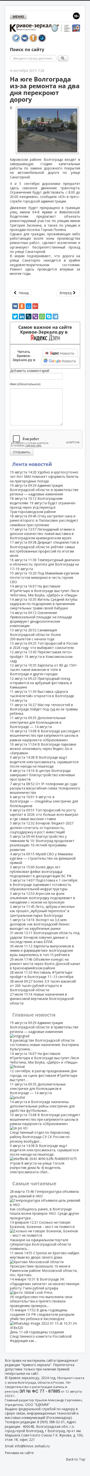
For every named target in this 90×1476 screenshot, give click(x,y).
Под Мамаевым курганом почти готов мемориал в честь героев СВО (44, 577)
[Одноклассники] (22, 306)
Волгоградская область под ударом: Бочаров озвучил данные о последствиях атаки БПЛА (44, 937)
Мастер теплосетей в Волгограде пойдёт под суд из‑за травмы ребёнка (44, 709)
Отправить (21, 452)
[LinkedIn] (22, 316)
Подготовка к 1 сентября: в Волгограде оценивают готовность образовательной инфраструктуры (44, 884)
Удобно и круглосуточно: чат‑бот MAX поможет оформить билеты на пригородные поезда (44, 476)
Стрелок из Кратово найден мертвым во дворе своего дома (44, 1264)
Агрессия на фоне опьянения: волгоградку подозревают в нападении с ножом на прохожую (42, 897)
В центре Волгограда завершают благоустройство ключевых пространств (42, 775)
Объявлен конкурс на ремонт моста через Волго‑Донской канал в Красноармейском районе (45, 963)
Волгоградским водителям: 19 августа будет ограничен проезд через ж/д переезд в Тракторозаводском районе (42, 505)
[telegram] (55, 316)
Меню (18, 16)
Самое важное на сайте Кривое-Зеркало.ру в (45, 329)
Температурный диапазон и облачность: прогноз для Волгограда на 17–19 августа (45, 564)
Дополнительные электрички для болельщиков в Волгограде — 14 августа (38, 722)
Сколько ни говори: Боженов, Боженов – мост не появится (42, 1235)
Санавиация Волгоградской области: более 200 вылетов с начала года (35, 634)
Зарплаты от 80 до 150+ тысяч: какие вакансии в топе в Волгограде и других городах (43, 669)
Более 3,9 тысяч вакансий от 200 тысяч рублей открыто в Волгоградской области (43, 985)
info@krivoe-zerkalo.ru (32, 1446)
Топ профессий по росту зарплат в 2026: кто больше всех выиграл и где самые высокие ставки (44, 814)
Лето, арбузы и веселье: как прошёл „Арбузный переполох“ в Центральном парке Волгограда (42, 910)
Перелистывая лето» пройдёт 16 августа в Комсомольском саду (41, 656)
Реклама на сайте (19, 1452)
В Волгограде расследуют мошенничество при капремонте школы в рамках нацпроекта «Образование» (45, 735)
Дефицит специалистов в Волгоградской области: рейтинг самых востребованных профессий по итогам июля (44, 549)
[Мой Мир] (28, 306)
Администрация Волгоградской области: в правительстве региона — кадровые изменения (44, 489)
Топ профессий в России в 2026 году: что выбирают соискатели (44, 645)
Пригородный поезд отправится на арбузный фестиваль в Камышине (41, 682)
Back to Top (75, 1459)
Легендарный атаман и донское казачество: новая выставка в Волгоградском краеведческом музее (42, 533)
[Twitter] (15, 316)
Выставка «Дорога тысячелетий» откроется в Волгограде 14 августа (42, 695)
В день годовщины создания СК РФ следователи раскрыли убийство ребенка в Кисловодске (42, 1325)
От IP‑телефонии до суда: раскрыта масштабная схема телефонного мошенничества (45, 788)
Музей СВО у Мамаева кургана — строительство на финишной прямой (43, 858)
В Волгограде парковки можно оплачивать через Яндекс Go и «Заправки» (43, 748)
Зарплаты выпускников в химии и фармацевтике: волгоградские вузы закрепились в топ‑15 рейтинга (42, 950)
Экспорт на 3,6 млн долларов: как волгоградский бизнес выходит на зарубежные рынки (40, 924)
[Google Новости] (60, 361)
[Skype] (49, 316)
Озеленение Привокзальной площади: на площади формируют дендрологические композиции (41, 619)
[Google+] (35, 306)
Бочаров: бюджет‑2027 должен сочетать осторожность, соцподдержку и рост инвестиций (41, 827)
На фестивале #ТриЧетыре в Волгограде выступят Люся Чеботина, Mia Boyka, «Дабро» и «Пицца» (44, 590)
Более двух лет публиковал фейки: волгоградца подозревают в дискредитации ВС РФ (41, 871)
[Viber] (35, 316)
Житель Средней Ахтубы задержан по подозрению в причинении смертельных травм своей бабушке (43, 603)
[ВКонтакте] (15, 306)
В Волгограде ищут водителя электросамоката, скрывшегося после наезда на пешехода (44, 761)
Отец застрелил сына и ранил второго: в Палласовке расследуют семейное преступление (44, 520)
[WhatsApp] (42, 316)
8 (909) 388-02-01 (51, 1422)
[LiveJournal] (28, 316)
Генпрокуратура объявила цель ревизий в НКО (44, 1204)
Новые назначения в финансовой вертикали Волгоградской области (42, 998)
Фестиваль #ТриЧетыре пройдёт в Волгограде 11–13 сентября (41, 974)
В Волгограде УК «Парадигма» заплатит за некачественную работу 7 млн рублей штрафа (44, 1292)
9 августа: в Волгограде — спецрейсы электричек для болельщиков (44, 801)
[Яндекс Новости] (60, 353)
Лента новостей (32, 464)
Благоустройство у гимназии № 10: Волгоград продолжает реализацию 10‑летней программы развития (42, 843)
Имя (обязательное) (25, 384)
